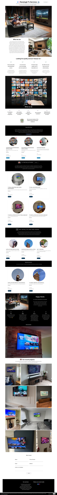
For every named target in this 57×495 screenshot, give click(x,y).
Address (31, 463)
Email (16, 463)
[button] (8, 158)
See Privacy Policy (5, 494)
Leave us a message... (19, 467)
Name (16, 459)
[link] (13, 148)
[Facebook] (17, 2)
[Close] (56, 493)
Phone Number (32, 459)
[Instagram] (19, 2)
